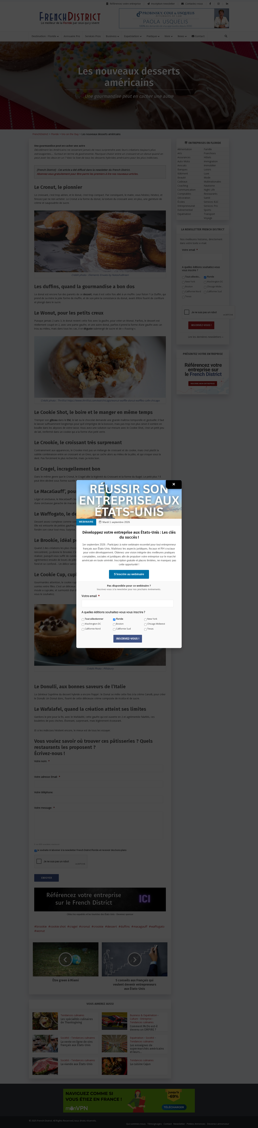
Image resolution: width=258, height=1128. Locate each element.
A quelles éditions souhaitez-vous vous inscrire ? (113, 612)
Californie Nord (93, 628)
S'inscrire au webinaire (129, 574)
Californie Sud (123, 628)
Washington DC (93, 623)
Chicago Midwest (156, 623)
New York (152, 618)
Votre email (91, 596)
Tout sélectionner (94, 618)
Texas (150, 628)
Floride (119, 618)
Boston (120, 623)
